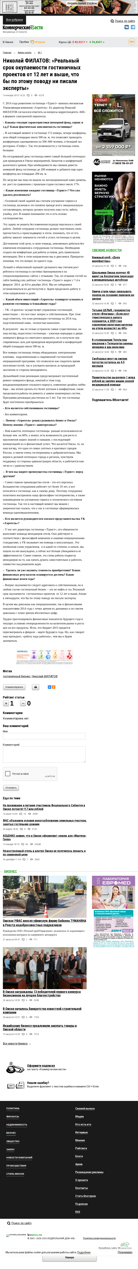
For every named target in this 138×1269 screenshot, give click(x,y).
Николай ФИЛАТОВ (45, 676)
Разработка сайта (108, 1248)
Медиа (79, 1116)
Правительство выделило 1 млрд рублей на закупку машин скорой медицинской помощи (113, 381)
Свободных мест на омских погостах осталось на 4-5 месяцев (109, 362)
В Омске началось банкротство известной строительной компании (42, 1010)
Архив (78, 1164)
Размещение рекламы (89, 1172)
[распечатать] (35, 689)
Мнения (80, 1140)
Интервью (81, 1132)
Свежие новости (107, 250)
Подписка (81, 1203)
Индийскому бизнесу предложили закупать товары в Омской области (40, 1027)
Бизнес (10, 871)
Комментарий (11, 744)
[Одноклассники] (53, 687)
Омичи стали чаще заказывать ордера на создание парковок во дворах (113, 295)
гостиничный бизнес (16, 676)
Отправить (11, 787)
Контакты (81, 1188)
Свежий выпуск (85, 1108)
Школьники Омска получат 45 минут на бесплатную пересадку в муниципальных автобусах (113, 276)
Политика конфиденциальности (99, 1238)
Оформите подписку (41, 1065)
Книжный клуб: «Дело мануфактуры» (106, 259)
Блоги (79, 1156)
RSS (77, 1211)
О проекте (81, 1180)
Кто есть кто (83, 1124)
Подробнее (84, 1252)
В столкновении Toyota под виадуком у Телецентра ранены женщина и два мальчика (112, 343)
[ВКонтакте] (49, 687)
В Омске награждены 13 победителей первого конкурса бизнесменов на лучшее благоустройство (42, 993)
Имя (5, 731)
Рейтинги (81, 1148)
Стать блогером (85, 1196)
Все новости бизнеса (15, 1043)
